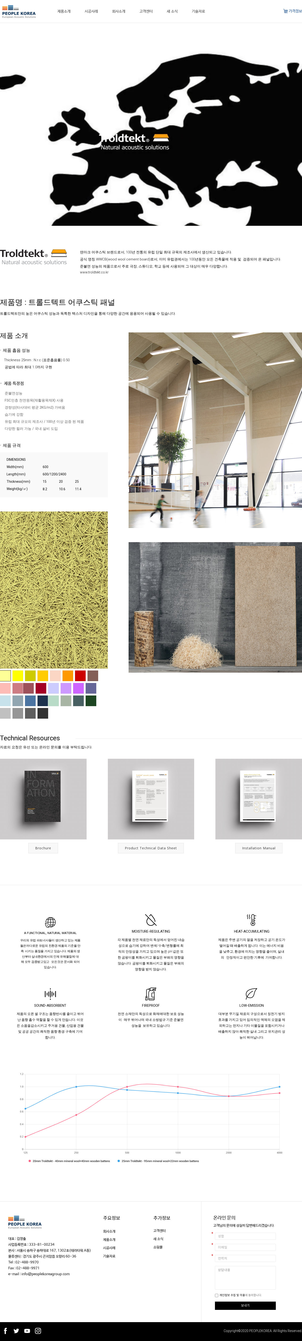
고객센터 (146, 11)
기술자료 (198, 11)
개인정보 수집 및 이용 (232, 1295)
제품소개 (64, 11)
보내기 (245, 1305)
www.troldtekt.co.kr (94, 272)
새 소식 (172, 11)
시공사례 (91, 11)
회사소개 (118, 11)
